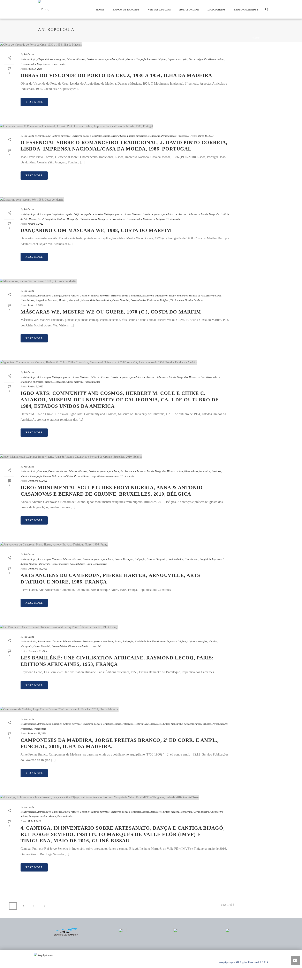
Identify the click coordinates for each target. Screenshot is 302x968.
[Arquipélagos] (43, 955)
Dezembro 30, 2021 (37, 480)
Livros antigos (196, 59)
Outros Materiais (88, 219)
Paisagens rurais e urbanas (111, 219)
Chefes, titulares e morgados (51, 59)
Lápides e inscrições (178, 59)
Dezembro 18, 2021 (37, 568)
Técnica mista (173, 219)
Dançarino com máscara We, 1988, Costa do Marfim (96, 230)
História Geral (118, 135)
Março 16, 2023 (205, 135)
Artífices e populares (84, 214)
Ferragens (128, 559)
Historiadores (27, 300)
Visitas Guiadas (159, 9)
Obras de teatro (201, 811)
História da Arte (197, 295)
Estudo (121, 59)
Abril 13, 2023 (35, 68)
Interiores (53, 300)
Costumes (137, 214)
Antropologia (29, 59)
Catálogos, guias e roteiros (117, 214)
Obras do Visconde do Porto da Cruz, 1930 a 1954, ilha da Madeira (116, 75)
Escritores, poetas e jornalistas (102, 59)
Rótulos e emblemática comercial (84, 646)
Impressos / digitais (156, 59)
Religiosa (160, 219)
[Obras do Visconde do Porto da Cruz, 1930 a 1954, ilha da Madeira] (117, 44)
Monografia (154, 135)
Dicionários (216, 9)
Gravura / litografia (136, 59)
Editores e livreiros (76, 59)
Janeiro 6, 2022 (35, 223)
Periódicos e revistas (214, 59)
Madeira (61, 219)
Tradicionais (39, 728)
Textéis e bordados (194, 300)
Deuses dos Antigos (58, 471)
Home (100, 9)
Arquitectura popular (62, 214)
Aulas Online (189, 9)
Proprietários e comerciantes (51, 64)
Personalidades (246, 9)
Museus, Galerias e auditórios (96, 300)
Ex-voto (118, 559)
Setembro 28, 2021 (37, 733)
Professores (183, 135)
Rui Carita (29, 54)
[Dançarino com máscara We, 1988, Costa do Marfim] (117, 199)
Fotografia (214, 214)
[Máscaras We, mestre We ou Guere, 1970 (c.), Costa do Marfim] (117, 280)
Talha (89, 564)
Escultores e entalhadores (187, 214)
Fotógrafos (182, 295)
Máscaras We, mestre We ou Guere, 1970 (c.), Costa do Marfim (111, 312)
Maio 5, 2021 (34, 821)
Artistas (99, 214)
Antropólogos (44, 214)
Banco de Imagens (126, 9)
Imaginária (50, 219)
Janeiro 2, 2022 (35, 386)
